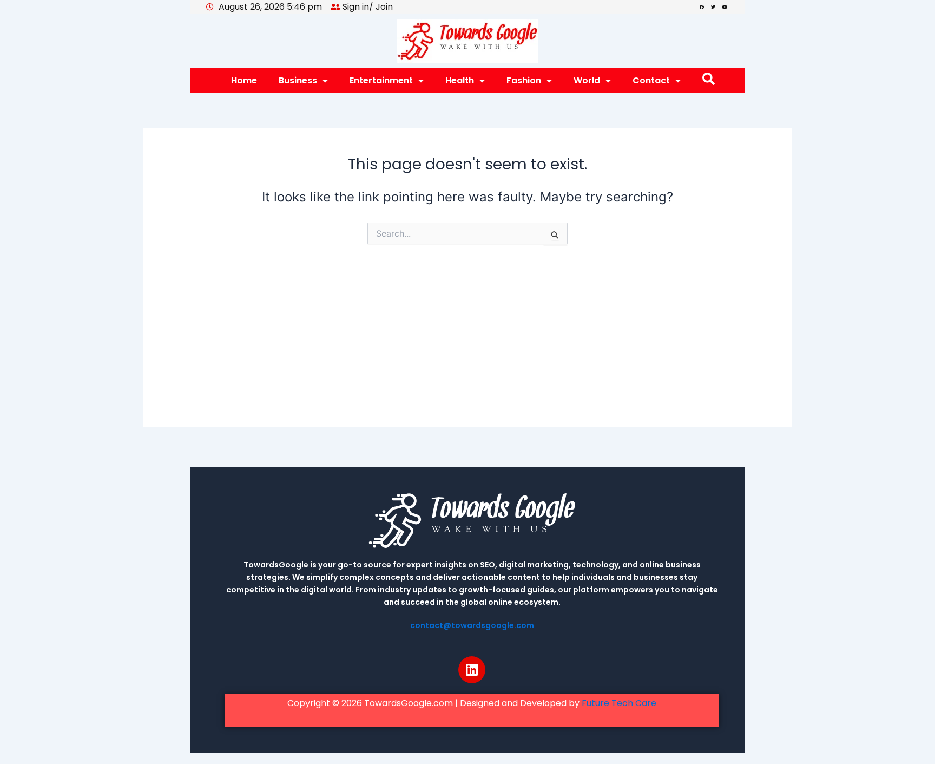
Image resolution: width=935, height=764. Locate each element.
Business (298, 80)
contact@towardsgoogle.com (472, 625)
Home (244, 80)
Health (459, 80)
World (587, 80)
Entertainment (381, 80)
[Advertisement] (467, 351)
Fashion (523, 80)
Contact (651, 80)
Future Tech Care (619, 703)
